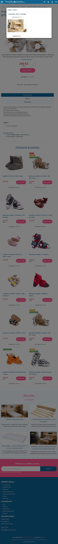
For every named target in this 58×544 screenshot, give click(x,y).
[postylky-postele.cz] (15, 2)
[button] (48, 2)
